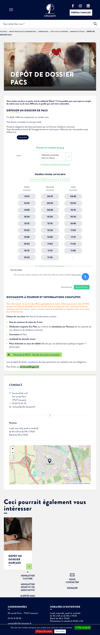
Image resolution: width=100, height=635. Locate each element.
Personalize (60, 631)
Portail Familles (81, 12)
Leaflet (67, 483)
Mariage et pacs (77, 31)
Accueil (3, 31)
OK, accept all (83, 627)
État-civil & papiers (59, 31)
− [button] (13, 452)
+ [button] (13, 448)
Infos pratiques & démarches (22, 31)
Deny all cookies (45, 631)
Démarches (43, 31)
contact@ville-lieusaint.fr (20, 623)
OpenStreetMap (77, 483)
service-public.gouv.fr (29, 366)
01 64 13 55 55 (14, 618)
